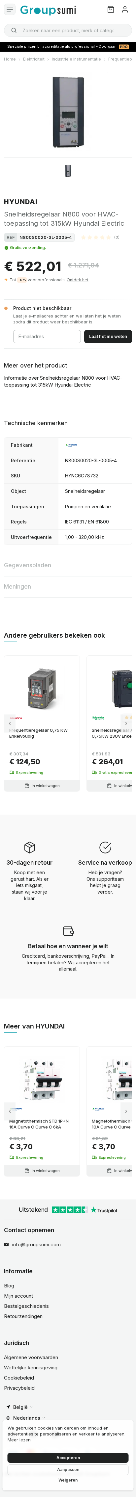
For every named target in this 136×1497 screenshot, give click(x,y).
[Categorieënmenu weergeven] (10, 9)
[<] (10, 724)
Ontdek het (77, 279)
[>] (126, 724)
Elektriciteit (34, 59)
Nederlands (26, 1418)
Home (10, 59)
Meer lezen (19, 1439)
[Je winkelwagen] (111, 9)
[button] (100, 237)
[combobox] (68, 30)
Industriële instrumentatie (76, 59)
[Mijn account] (125, 9)
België (20, 1407)
